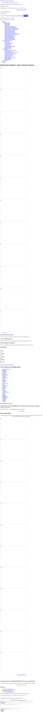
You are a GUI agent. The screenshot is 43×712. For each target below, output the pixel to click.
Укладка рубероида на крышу (10, 39)
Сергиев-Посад (5, 377)
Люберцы (4, 376)
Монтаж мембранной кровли (10, 34)
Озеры (4, 392)
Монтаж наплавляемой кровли (10, 36)
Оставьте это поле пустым (5, 708)
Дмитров (4, 379)
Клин (3, 384)
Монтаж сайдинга (8, 56)
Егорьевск (4, 395)
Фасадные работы (8, 59)
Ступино (4, 390)
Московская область (6, 369)
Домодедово (5, 371)
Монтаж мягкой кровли (9, 35)
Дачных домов (7, 42)
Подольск (4, 375)
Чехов (4, 389)
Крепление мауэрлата (8, 54)
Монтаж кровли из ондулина (10, 30)
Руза (3, 382)
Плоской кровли (7, 45)
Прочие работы (5, 49)
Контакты (4, 62)
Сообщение (2, 703)
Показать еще (5, 332)
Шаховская (4, 387)
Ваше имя (2, 701)
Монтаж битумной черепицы (10, 31)
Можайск (4, 393)
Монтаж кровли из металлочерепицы (11, 29)
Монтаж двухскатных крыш (10, 32)
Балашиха (4, 370)
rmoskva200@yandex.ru (10, 691)
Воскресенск (5, 380)
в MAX (25, 15)
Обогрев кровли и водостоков (10, 57)
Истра (4, 378)
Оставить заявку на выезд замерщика (7, 364)
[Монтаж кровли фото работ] (13, 132)
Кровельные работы (6, 22)
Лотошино (4, 401)
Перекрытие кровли (8, 51)
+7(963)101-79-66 (3, 13)
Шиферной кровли (8, 48)
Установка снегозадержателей (10, 26)
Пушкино (4, 381)
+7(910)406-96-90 (29, 700)
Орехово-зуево (5, 385)
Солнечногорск (5, 383)
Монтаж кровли (7, 23)
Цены (4, 61)
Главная (4, 21)
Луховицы (4, 397)
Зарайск (4, 400)
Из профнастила (7, 44)
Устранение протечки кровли (10, 46)
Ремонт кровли (7, 25)
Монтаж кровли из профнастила (10, 27)
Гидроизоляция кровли (9, 55)
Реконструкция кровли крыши (10, 50)
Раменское (4, 372)
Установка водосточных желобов (10, 53)
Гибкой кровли (7, 41)
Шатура (4, 386)
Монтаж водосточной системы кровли (11, 28)
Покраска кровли (8, 58)
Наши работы (5, 60)
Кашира (4, 394)
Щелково (4, 388)
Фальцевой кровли (8, 47)
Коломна (4, 399)
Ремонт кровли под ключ (7, 40)
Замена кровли (7, 24)
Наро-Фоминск (5, 374)
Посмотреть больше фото (21, 674)
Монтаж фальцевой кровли (9, 37)
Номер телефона (3, 702)
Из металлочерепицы (8, 43)
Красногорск (5, 398)
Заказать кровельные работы (21, 9)
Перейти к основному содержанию (6, 0)
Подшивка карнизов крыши (10, 38)
